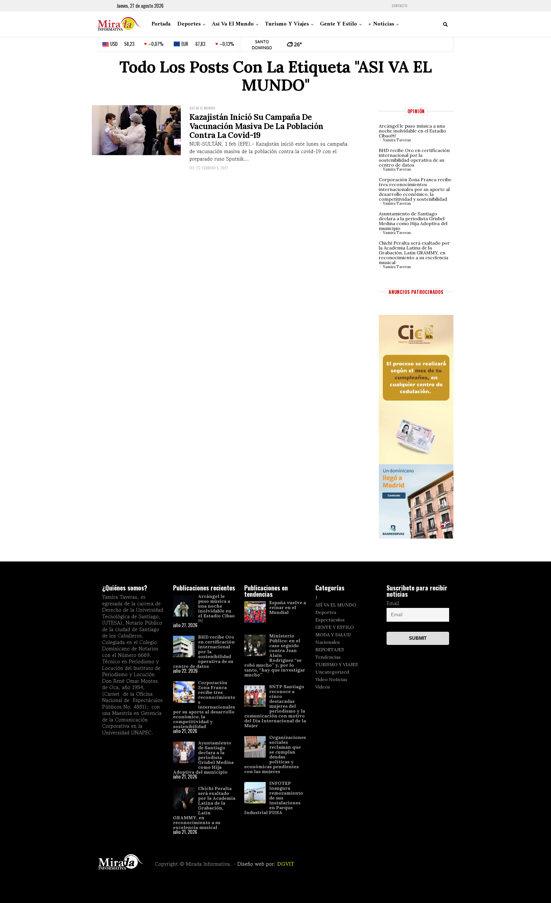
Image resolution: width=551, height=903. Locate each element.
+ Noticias (381, 24)
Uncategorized (332, 672)
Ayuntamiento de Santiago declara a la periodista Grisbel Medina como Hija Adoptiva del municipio (413, 221)
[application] (416, 389)
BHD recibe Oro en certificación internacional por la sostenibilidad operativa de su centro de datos (414, 157)
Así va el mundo (233, 24)
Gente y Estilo (338, 24)
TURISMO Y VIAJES (336, 664)
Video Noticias (331, 679)
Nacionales (327, 642)
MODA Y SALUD (333, 634)
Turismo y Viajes (287, 24)
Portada (161, 24)
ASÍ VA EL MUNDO (335, 605)
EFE (192, 168)
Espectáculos (330, 620)
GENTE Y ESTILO (334, 627)
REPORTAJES (329, 649)
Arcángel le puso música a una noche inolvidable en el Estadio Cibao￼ (412, 131)
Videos (322, 687)
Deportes (189, 24)
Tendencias (328, 657)
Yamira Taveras (397, 140)
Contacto (399, 5)
